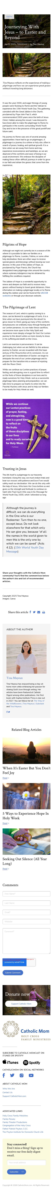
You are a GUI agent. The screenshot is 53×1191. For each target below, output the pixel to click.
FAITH (9, 16)
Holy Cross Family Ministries (15, 1115)
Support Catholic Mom (21, 1003)
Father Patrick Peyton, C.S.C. (15, 1128)
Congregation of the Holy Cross (17, 1125)
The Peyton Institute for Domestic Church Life (23, 1132)
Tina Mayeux (38, 44)
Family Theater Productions (15, 1122)
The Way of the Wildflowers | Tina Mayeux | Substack (25, 702)
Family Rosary (9, 1119)
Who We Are (9, 1088)
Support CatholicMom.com (14, 1096)
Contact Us (7, 1092)
